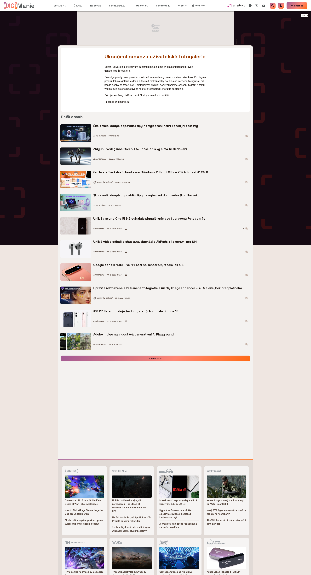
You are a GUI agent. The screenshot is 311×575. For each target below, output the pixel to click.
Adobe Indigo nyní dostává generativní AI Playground (133, 334)
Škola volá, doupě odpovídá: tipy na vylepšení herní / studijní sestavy (145, 126)
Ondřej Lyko (98, 229)
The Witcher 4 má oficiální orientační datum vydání (226, 522)
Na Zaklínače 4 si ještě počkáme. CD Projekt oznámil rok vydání (131, 519)
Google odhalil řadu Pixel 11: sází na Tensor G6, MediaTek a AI (138, 265)
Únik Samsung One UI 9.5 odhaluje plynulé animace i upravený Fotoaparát (149, 219)
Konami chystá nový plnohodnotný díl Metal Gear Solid (225, 502)
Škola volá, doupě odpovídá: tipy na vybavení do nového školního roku (146, 195)
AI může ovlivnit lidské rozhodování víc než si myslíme (178, 525)
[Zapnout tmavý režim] (281, 6)
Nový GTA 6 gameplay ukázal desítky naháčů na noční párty (226, 512)
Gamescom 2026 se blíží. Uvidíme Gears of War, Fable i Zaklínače (83, 502)
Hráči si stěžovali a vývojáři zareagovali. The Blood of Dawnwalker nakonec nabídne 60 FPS (129, 505)
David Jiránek (99, 136)
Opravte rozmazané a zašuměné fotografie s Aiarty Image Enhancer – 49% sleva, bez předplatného (167, 288)
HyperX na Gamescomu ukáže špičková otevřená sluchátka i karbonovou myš (175, 514)
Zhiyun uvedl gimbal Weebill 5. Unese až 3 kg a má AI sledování (140, 149)
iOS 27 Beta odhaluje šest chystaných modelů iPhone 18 (135, 311)
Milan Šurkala (99, 159)
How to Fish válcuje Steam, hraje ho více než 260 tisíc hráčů (84, 512)
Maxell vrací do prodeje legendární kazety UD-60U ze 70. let (178, 502)
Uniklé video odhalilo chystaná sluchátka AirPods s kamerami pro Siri (145, 242)
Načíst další (155, 358)
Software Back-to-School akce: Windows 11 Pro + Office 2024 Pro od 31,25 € (150, 172)
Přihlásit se (296, 5)
